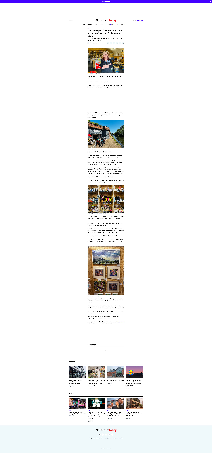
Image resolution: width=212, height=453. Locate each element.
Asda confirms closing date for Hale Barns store (115, 381)
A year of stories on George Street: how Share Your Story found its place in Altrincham (96, 383)
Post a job (107, 438)
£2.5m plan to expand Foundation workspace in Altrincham (134, 413)
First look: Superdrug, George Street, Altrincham (77, 413)
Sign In (134, 20)
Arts (118, 24)
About (122, 24)
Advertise (127, 24)
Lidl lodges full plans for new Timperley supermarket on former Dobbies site (133, 383)
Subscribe (140, 20)
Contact (102, 438)
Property (103, 24)
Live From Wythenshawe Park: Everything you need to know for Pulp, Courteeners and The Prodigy (96, 415)
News (70, 378)
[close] (211, 1)
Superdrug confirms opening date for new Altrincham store (75, 382)
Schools (113, 24)
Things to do (96, 24)
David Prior (90, 42)
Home (84, 24)
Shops (108, 24)
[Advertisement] (106, 10)
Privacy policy (120, 438)
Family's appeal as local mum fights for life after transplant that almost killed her (114, 414)
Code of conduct (113, 438)
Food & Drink (89, 24)
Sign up (90, 438)
